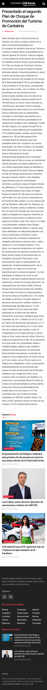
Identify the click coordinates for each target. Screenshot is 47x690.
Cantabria (8, 496)
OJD (31, 684)
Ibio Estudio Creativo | (13, 684)
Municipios (9, 448)
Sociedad (36, 623)
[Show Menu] (3, 4)
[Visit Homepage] (23, 4)
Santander (9, 541)
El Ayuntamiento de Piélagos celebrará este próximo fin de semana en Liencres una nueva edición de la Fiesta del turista (23, 457)
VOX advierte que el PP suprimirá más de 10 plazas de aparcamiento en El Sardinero (23, 550)
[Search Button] (43, 4)
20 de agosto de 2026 (10, 464)
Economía (21, 610)
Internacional (23, 616)
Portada (36, 613)
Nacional (21, 623)
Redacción (9, 31)
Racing (35, 616)
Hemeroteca (22, 613)
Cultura (5, 620)
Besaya (5, 610)
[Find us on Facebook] (4, 597)
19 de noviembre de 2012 (27, 31)
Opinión (35, 610)
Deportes (6, 623)
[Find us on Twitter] (10, 597)
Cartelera (6, 616)
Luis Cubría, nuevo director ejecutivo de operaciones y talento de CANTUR (29, 653)
